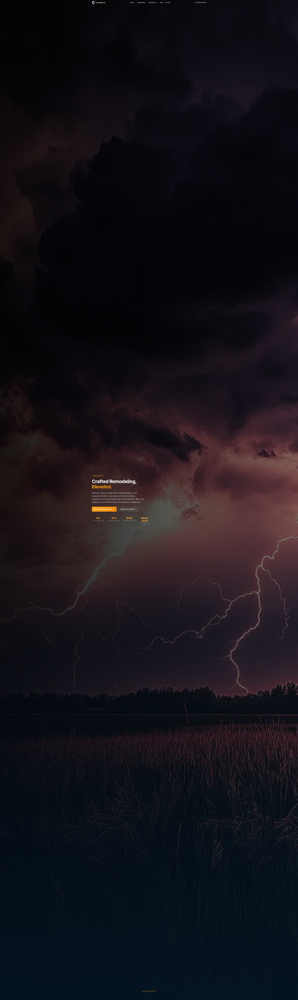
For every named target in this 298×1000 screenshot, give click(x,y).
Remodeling (141, 2)
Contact (167, 2)
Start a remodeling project (103, 509)
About (132, 2)
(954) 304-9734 (201, 2)
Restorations (152, 2)
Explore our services (127, 509)
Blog (161, 2)
